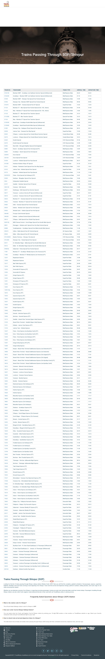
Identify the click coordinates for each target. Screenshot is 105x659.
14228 (6, 375)
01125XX (6, 116)
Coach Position (41, 645)
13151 (6, 325)
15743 (6, 448)
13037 (6, 301)
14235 (6, 378)
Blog (6, 632)
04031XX (6, 187)
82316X (6, 569)
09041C (6, 231)
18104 (6, 463)
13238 (6, 334)
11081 (6, 251)
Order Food (40, 628)
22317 (6, 513)
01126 (6, 119)
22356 (6, 528)
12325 (6, 269)
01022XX (6, 96)
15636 (6, 434)
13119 (6, 319)
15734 (6, 445)
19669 (6, 501)
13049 (6, 313)
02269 (6, 134)
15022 (6, 410)
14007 (6, 348)
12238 (6, 260)
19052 (6, 475)
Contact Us (8, 638)
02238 (6, 131)
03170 (6, 172)
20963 (6, 507)
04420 (6, 204)
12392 (6, 284)
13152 (6, 328)
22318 (6, 516)
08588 (6, 228)
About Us (7, 628)
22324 (6, 522)
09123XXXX (7, 237)
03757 (6, 184)
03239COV (7, 175)
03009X (6, 154)
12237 (6, 257)
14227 (6, 372)
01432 (6, 128)
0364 (5, 181)
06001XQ (6, 222)
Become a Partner (10, 634)
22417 (6, 531)
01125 (6, 113)
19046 (6, 469)
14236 (6, 381)
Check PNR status (42, 638)
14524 (6, 392)
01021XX (6, 93)
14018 (6, 363)
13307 (6, 342)
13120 (6, 322)
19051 (6, 472)
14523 (6, 390)
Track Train (40, 632)
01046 (6, 102)
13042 (6, 310)
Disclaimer (96, 655)
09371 (6, 243)
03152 (6, 169)
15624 (6, 428)
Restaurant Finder (42, 641)
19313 (6, 489)
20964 (6, 510)
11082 (6, 254)
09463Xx (6, 248)
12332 (6, 278)
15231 (6, 419)
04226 (6, 201)
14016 (6, 357)
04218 (6, 196)
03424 (6, 178)
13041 (6, 307)
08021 (6, 225)
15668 (6, 439)
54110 (6, 545)
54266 (6, 560)
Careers (7, 630)
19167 (6, 478)
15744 (6, 451)
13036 (6, 298)
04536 (6, 210)
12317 (6, 263)
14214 (6, 369)
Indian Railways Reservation (45, 634)
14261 (6, 384)
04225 (6, 199)
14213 (6, 366)
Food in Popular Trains (43, 630)
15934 (6, 457)
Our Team (40, 639)
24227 (6, 539)
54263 (6, 554)
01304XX (6, 125)
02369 (6, 140)
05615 (6, 219)
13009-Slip (7, 290)
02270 (6, 137)
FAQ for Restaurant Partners (13, 643)
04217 (6, 193)
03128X (6, 163)
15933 (6, 454)
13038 (6, 304)
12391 (6, 281)
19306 (6, 487)
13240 (6, 340)
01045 (6, 99)
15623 (6, 425)
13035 (6, 295)
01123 (6, 107)
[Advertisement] (46, 10)
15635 (6, 431)
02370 (6, 143)
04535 (6, 207)
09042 (6, 234)
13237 (6, 331)
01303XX (6, 122)
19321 (6, 495)
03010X (6, 157)
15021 (6, 407)
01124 (6, 110)
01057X (6, 104)
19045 (6, 466)
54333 (6, 563)
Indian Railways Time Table (44, 636)
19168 (6, 481)
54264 (6, 557)
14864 (6, 404)
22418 (6, 534)
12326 (6, 272)
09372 (6, 246)
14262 (6, 387)
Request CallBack (10, 645)
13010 (6, 293)
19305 (6, 484)
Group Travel (8, 636)
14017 (6, 360)
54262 (6, 551)
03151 (6, 166)
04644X (6, 213)
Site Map (7, 639)
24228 (6, 542)
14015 (6, 354)
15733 (6, 442)
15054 (6, 416)
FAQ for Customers (10, 641)
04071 (6, 190)
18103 (6, 460)
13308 (6, 345)
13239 (6, 337)
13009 (6, 287)
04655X (6, 216)
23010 (6, 536)
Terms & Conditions (86, 655)
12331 (6, 275)
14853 (6, 395)
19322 (6, 498)
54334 (6, 566)
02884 (6, 152)
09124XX (6, 240)
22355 (6, 525)
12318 (6, 266)
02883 (6, 149)
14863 (6, 401)
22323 (6, 519)
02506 (6, 146)
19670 (6, 504)
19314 (6, 492)
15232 (6, 422)
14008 (6, 351)
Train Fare (40, 643)
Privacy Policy (75, 655)
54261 (6, 548)
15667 (6, 437)
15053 (6, 413)
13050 (6, 316)
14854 (6, 398)
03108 (6, 160)
